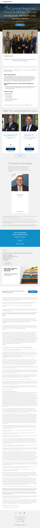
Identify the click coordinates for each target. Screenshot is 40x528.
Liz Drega (33, 16)
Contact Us (20, 24)
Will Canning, (24, 16)
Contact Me (10, 149)
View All (20, 155)
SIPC (18, 525)
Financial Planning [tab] (26, 69)
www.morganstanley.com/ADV (21, 328)
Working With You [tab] (34, 69)
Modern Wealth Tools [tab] (17, 69)
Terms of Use (17, 517)
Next (38, 131)
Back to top (4, 306)
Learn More (8, 263)
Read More (21, 240)
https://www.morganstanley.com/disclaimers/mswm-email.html (12, 356)
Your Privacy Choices (19, 521)
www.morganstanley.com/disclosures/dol (18, 338)
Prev (2, 131)
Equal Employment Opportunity (20, 519)
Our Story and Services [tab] (8, 69)
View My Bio (10, 151)
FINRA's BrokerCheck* (28, 347)
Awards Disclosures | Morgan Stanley (7, 389)
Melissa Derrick (16, 19)
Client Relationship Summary (27, 305)
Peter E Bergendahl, (11, 16)
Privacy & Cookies (22, 516)
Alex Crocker (24, 19)
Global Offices (20, 518)
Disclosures (16, 516)
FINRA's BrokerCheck (28, 105)
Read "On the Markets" (20, 243)
